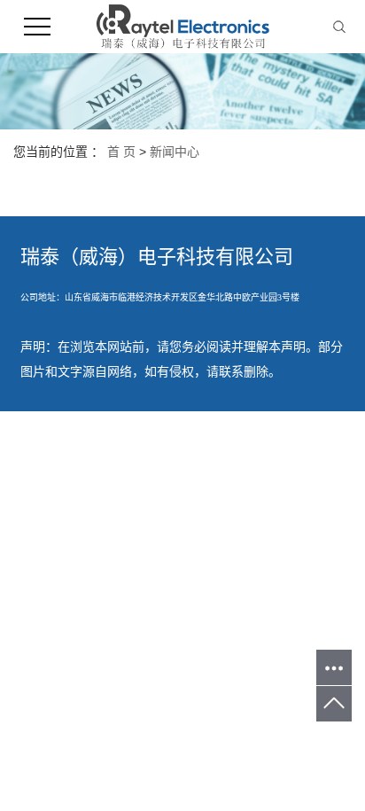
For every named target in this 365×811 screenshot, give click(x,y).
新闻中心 (174, 151)
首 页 (121, 151)
